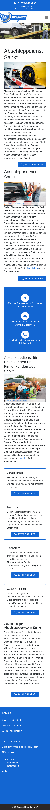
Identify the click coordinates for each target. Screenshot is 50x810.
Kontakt (11, 759)
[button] (3, 31)
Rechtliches (32, 268)
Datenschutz (13, 766)
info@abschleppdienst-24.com (25, 9)
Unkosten (22, 458)
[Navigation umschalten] (46, 17)
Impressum (12, 763)
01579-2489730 (27, 3)
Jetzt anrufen (34, 164)
